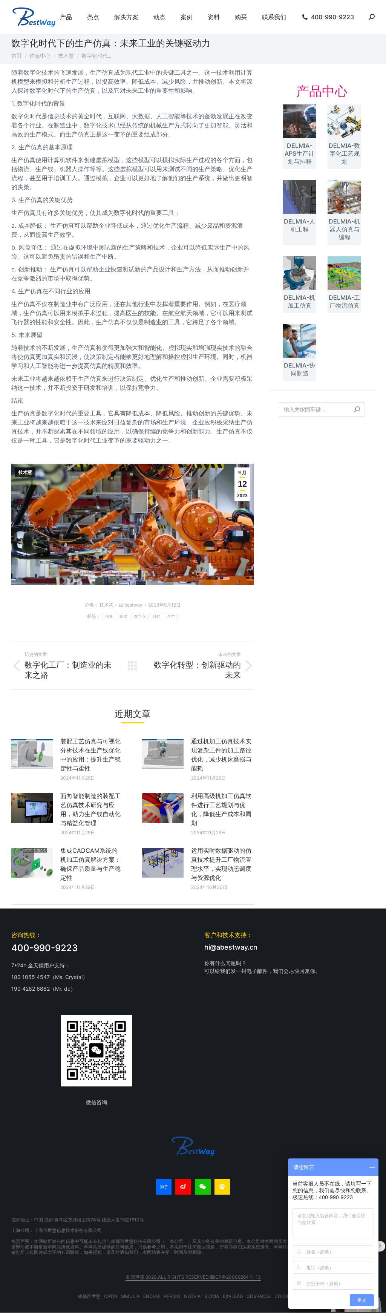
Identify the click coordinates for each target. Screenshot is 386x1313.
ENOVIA (151, 1296)
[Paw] (222, 1187)
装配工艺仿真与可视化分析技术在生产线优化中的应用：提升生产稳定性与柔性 (90, 754)
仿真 (109, 616)
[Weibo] (183, 1187)
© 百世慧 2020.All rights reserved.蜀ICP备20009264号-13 (193, 1277)
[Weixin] (203, 1187)
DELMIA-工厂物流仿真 (344, 301)
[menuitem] (66, 17)
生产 (171, 616)
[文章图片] (32, 753)
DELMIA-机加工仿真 (299, 301)
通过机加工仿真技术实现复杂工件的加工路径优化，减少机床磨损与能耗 (221, 754)
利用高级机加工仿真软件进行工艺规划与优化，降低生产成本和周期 (221, 809)
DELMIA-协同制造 (299, 369)
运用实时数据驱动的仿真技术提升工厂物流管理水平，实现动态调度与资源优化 (221, 864)
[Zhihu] (164, 1187)
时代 (157, 616)
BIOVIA (211, 1296)
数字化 (140, 616)
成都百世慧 (89, 1296)
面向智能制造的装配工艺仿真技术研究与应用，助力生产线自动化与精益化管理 (90, 809)
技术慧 (25, 472)
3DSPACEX (259, 1296)
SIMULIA (130, 1296)
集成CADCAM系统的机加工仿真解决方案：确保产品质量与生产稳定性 (90, 864)
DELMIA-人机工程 (299, 225)
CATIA (110, 1296)
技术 (123, 616)
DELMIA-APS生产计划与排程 (299, 153)
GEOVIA (192, 1296)
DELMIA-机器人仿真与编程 (344, 229)
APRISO (172, 1296)
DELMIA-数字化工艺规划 (344, 153)
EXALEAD (233, 1296)
